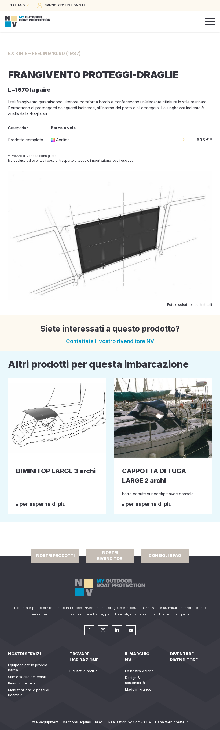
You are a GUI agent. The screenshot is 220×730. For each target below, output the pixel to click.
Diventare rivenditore (184, 657)
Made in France (138, 689)
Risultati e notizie (83, 671)
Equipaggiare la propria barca (27, 667)
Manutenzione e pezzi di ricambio (28, 692)
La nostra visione (139, 671)
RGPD (99, 722)
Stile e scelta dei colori (27, 677)
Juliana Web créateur (170, 722)
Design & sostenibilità (135, 680)
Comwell (140, 722)
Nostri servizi (24, 653)
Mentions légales (77, 722)
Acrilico (63, 139)
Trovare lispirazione (83, 657)
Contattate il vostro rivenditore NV (110, 341)
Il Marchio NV (137, 657)
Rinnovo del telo (21, 683)
